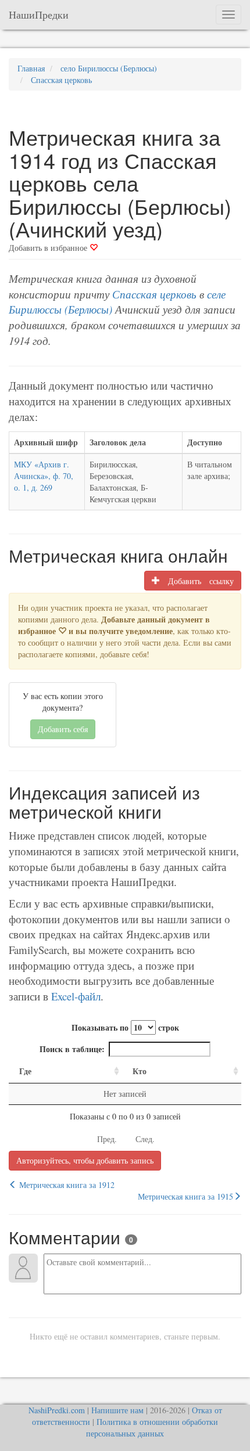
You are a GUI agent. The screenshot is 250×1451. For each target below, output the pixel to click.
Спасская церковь (154, 294)
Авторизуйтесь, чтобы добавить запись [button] (84, 1160)
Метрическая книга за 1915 (185, 1196)
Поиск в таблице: (72, 1049)
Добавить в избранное (49, 247)
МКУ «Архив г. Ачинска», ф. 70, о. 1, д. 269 (43, 476)
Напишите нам (117, 1410)
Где (25, 1071)
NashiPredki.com (56, 1410)
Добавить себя (63, 728)
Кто (140, 1071)
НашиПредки (39, 14)
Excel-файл (76, 996)
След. (145, 1138)
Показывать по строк (125, 1027)
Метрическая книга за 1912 (66, 1184)
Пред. (107, 1138)
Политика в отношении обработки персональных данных (152, 1427)
